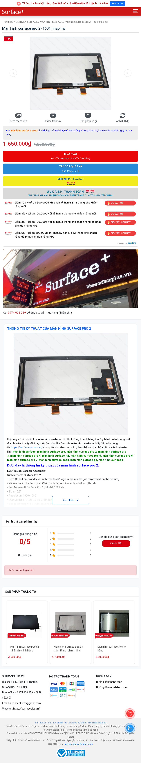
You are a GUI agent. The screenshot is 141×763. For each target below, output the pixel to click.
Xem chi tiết (117, 3)
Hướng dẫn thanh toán (109, 681)
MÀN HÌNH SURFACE (51, 21)
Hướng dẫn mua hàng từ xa (112, 687)
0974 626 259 (17, 312)
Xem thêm (69, 500)
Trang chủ (7, 21)
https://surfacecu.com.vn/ (26, 447)
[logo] (13, 12)
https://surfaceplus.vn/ (26, 708)
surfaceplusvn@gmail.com (78, 744)
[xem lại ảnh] (13, 73)
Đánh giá (116, 543)
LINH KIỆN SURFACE (27, 21)
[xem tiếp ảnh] (128, 73)
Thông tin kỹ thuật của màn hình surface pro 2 (49, 328)
